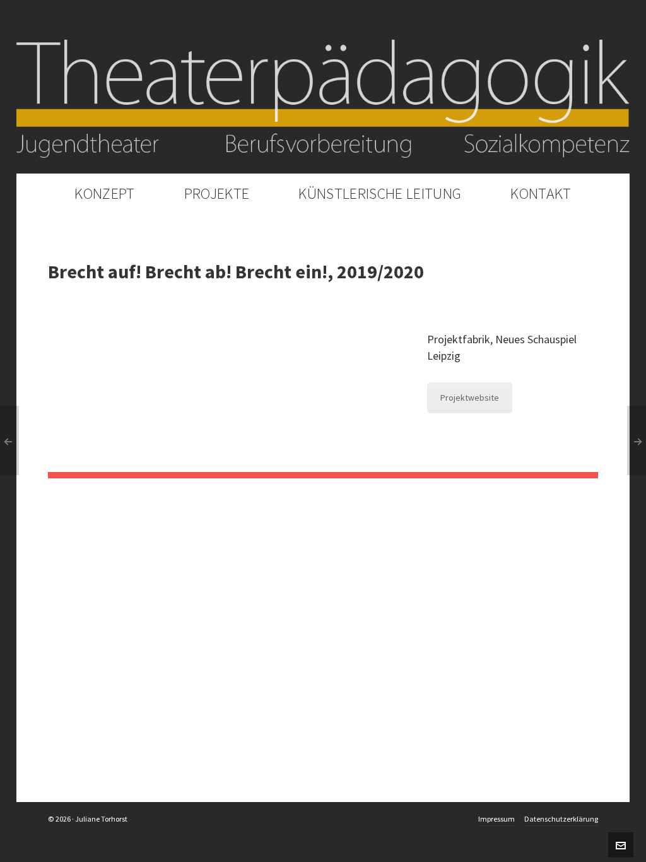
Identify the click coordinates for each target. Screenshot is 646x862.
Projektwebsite (469, 398)
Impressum (496, 819)
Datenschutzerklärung (561, 819)
